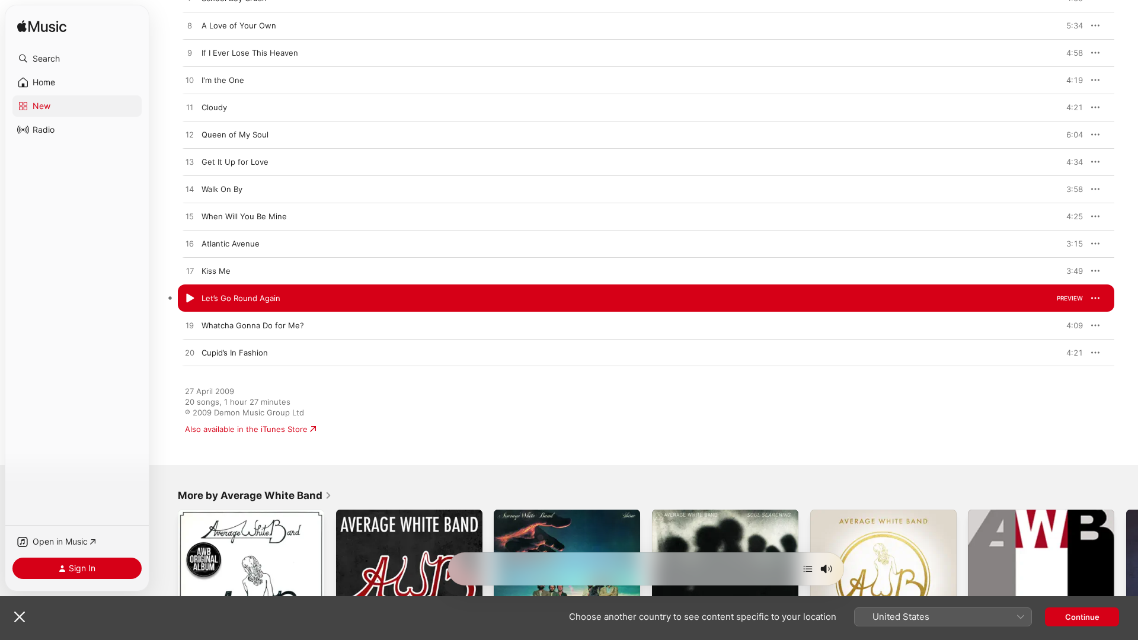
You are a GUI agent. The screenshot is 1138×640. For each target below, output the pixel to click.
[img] (41, 27)
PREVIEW (1070, 25)
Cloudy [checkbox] (214, 107)
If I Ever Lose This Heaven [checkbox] (250, 52)
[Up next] (808, 569)
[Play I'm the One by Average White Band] (190, 80)
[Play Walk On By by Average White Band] (190, 189)
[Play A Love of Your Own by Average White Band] (190, 26)
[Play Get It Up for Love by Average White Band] (190, 162)
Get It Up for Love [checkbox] (235, 162)
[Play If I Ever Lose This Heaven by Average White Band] (190, 53)
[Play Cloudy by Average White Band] (190, 108)
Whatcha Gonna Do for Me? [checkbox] (253, 325)
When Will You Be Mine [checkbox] (244, 216)
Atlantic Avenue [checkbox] (231, 243)
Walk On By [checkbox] (222, 189)
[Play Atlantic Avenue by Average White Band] (190, 244)
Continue (1082, 617)
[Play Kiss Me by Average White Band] (190, 271)
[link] (255, 495)
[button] (77, 59)
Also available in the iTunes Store (246, 429)
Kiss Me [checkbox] (216, 271)
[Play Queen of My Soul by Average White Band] (190, 135)
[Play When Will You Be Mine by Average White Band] (190, 217)
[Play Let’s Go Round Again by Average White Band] (190, 298)
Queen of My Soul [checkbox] (235, 134)
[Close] (19, 617)
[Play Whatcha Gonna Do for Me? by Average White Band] (190, 326)
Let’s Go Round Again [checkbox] (241, 298)
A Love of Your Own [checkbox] (239, 25)
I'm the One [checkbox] (223, 80)
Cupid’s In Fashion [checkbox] (235, 352)
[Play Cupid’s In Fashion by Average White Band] (190, 353)
